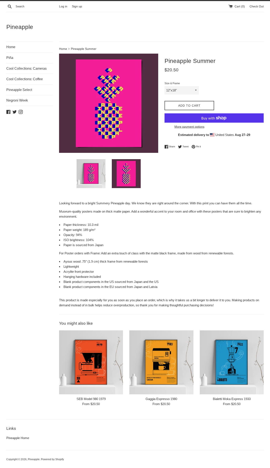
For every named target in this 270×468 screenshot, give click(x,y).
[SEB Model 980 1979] (91, 362)
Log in (63, 6)
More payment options (189, 126)
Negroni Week (17, 100)
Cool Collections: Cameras (26, 68)
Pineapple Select (19, 90)
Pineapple (19, 27)
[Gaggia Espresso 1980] (161, 362)
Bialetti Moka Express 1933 (232, 399)
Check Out (257, 6)
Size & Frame (172, 83)
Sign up (77, 6)
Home (10, 47)
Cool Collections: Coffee (24, 79)
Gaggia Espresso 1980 (161, 399)
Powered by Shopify (52, 459)
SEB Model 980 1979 (91, 399)
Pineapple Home (17, 438)
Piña (9, 58)
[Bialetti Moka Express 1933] (232, 362)
